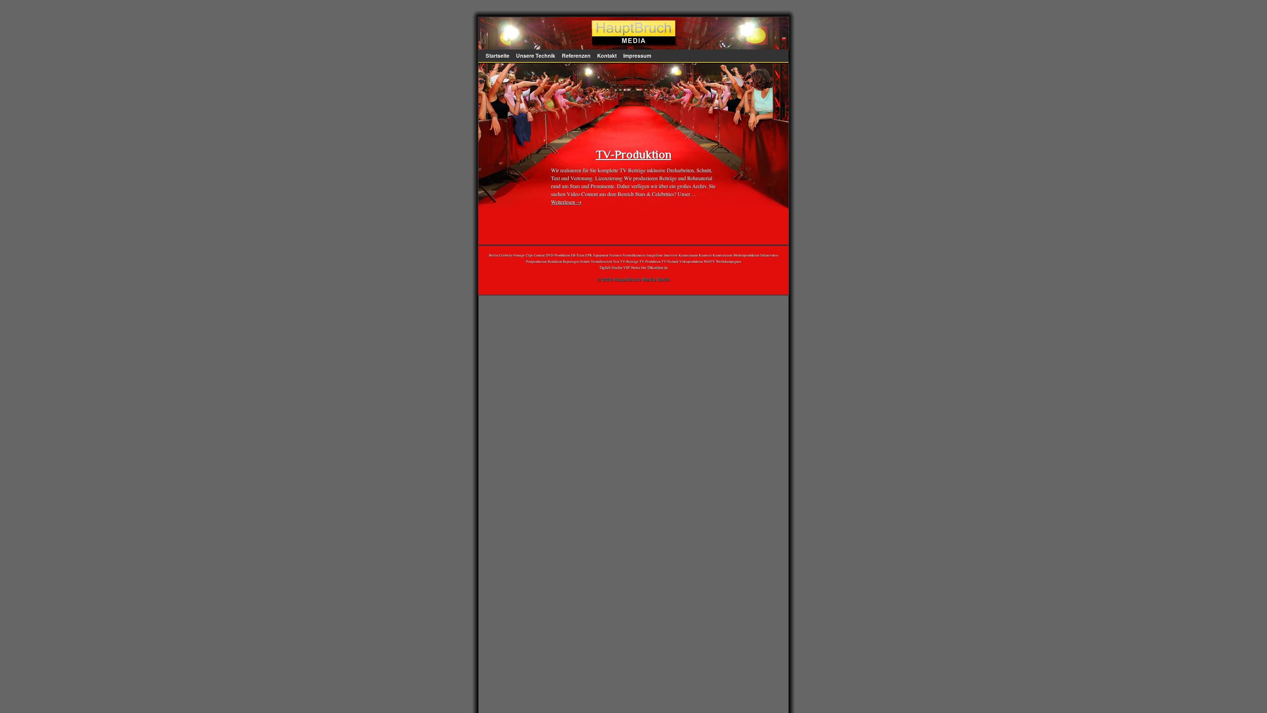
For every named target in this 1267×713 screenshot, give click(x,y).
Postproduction (536, 261)
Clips (529, 255)
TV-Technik (670, 261)
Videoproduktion (691, 261)
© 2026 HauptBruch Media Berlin (633, 279)
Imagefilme (655, 255)
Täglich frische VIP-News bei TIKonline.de (633, 267)
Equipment (600, 255)
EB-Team (577, 255)
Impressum (637, 55)
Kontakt (607, 55)
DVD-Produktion (558, 255)
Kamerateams (722, 255)
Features (615, 255)
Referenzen (576, 55)
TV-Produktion (633, 154)
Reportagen (571, 261)
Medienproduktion (746, 255)
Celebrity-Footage (512, 255)
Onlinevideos (769, 255)
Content (539, 255)
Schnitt (585, 261)
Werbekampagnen (728, 261)
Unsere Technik (535, 55)
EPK (588, 255)
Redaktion (555, 261)
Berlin (493, 255)
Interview (671, 255)
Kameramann (688, 255)
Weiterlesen (566, 201)
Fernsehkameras (634, 255)
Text (616, 261)
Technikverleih (601, 261)
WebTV (709, 261)
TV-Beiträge (629, 261)
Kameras (705, 255)
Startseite (497, 55)
